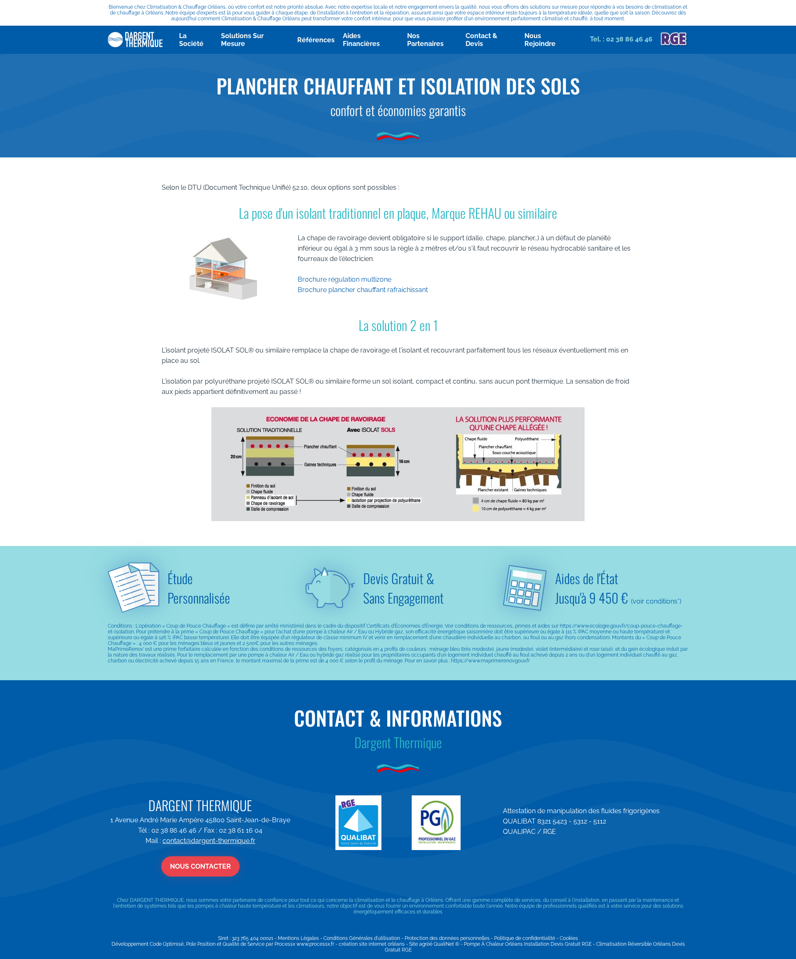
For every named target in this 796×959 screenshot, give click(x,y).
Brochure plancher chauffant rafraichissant (363, 290)
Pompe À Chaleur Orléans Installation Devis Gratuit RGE (528, 944)
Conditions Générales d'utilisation (361, 938)
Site (413, 944)
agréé (425, 944)
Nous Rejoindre (540, 40)
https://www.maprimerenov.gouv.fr (490, 661)
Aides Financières (361, 40)
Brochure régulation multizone (344, 279)
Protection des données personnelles (447, 938)
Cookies (569, 938)
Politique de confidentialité (524, 938)
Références (316, 40)
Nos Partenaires (425, 40)
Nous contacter (200, 866)
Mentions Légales (298, 938)
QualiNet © (446, 944)
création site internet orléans (372, 944)
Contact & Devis (481, 40)
